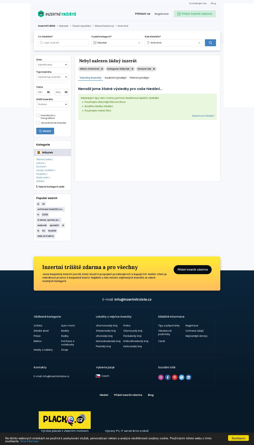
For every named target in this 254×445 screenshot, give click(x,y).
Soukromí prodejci (115, 77)
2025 (45, 214)
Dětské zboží (41, 330)
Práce (37, 336)
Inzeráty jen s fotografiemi (48, 117)
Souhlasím (238, 438)
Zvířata (38, 325)
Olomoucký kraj (132, 330)
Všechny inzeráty (90, 77)
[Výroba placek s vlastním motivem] (65, 428)
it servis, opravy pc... (48, 220)
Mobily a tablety (43, 350)
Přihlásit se (142, 14)
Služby (65, 336)
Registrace (162, 14)
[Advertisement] (147, 150)
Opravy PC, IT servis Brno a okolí (127, 431)
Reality (65, 330)
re (43, 203)
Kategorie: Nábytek (118, 68)
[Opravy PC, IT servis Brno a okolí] (127, 420)
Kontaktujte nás (198, 3)
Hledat (104, 395)
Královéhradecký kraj (135, 341)
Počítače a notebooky (67, 342)
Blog (213, 3)
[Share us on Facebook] (168, 377)
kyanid (52, 230)
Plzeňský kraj (103, 346)
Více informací (29, 441)
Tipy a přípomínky (169, 325)
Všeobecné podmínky (165, 332)
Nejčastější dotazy (197, 336)
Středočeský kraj (106, 330)
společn (54, 225)
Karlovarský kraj (132, 346)
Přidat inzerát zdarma (193, 270)
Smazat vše (144, 68)
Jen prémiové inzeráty (53, 122)
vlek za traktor (45, 236)
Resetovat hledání (203, 116)
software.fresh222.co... (50, 209)
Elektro (38, 341)
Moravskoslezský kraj (108, 341)
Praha (126, 325)
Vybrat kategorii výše (51, 186)
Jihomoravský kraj (106, 325)
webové (41, 225)
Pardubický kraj (132, 336)
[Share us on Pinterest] (174, 377)
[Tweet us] (181, 377)
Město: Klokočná (89, 68)
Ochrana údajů (195, 330)
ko (43, 230)
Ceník (161, 341)
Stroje (64, 350)
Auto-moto (68, 325)
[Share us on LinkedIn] (188, 377)
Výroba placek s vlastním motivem (65, 431)
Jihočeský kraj (104, 336)
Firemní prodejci (139, 77)
